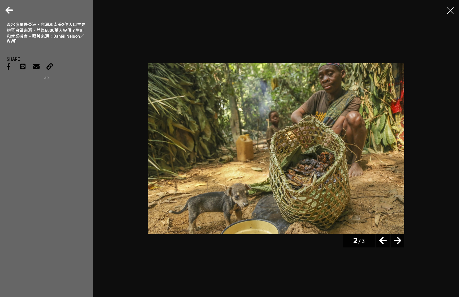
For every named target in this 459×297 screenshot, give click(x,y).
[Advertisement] (46, 113)
